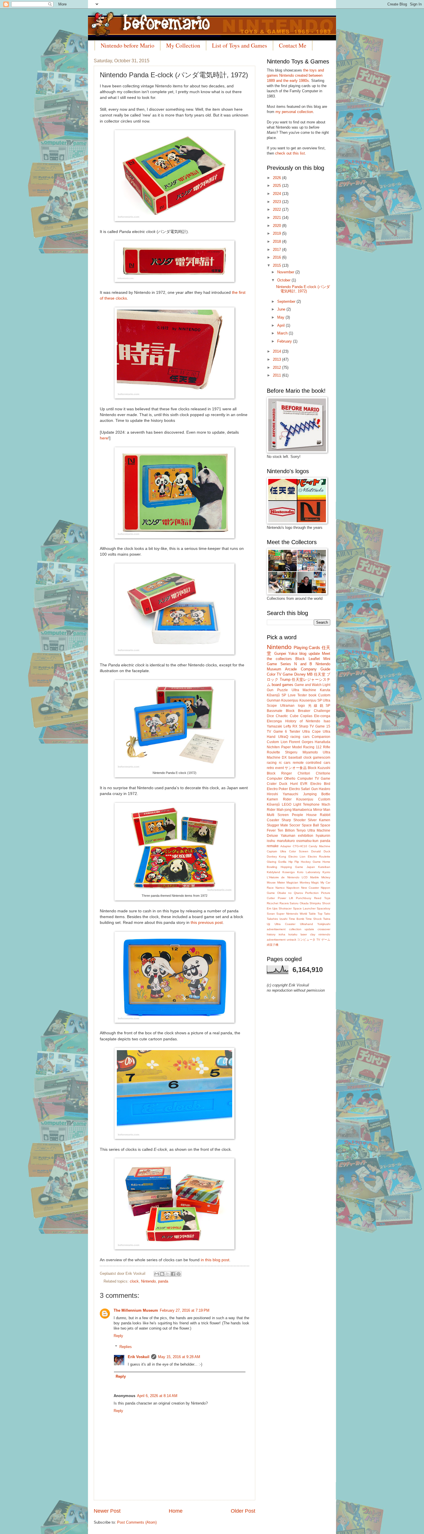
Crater (272, 783)
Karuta (325, 690)
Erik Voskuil (138, 1357)
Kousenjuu (289, 700)
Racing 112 (312, 747)
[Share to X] (167, 1274)
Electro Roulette (319, 856)
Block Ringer (279, 773)
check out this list (290, 153)
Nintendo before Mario (127, 45)
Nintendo (148, 1281)
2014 (277, 351)
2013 (277, 359)
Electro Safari (299, 789)
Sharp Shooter (294, 820)
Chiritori (304, 773)
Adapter (285, 846)
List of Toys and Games (239, 45)
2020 (277, 225)
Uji (268, 924)
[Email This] (157, 1274)
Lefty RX (290, 726)
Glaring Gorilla (276, 861)
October (284, 280)
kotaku (292, 934)
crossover (324, 929)
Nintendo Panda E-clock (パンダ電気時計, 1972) (303, 289)
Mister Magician (287, 882)
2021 (277, 217)
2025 (277, 185)
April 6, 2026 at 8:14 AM (157, 1396)
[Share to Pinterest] (178, 1274)
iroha (282, 934)
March (283, 333)
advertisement (276, 929)
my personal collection (294, 112)
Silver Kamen (319, 820)
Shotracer (285, 908)
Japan (311, 866)
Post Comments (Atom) (137, 1522)
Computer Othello (281, 778)
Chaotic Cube (287, 716)
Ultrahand (306, 924)
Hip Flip (293, 861)
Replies (125, 1347)
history (271, 934)
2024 (277, 193)
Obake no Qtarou (290, 892)
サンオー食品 (296, 768)
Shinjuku (315, 903)
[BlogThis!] (162, 1274)
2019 (277, 233)
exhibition (305, 835)
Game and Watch (308, 685)
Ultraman (287, 705)
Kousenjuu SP (310, 700)
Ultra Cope (311, 731)
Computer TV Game (314, 778)
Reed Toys (322, 898)
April (281, 325)
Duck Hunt (288, 783)
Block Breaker (298, 711)
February (285, 341)
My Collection (183, 45)
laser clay (308, 934)
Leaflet (314, 659)
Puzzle (282, 690)
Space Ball (310, 825)
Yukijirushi (323, 924)
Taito (327, 913)
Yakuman (288, 835)
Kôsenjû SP (276, 695)
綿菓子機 (272, 944)
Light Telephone (306, 804)
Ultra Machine (304, 690)
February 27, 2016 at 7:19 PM (184, 1310)
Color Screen (298, 851)
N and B (303, 664)
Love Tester (297, 695)
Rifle (326, 747)
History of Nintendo (302, 721)
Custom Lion (277, 742)
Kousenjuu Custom (313, 799)
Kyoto (326, 872)
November (286, 272)
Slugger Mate (277, 825)
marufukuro (286, 841)
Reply (118, 1336)
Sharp (303, 726)
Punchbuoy (303, 898)
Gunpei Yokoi (285, 653)
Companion (321, 736)
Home (176, 1511)
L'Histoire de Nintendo (283, 877)
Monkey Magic (309, 882)
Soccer (294, 825)
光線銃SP (319, 705)
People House (304, 815)
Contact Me (292, 45)
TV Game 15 (319, 726)
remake (273, 846)
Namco (280, 887)
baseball (295, 757)
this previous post (207, 922)
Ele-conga (322, 716)
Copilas (306, 716)
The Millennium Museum (136, 1310)
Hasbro (324, 789)
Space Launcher (304, 908)
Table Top (315, 913)
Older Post (243, 1511)
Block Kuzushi (319, 768)
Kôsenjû (273, 804)
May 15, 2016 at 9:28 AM (179, 1357)
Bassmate (274, 711)
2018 (277, 241)
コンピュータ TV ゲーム (313, 939)
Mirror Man (322, 809)
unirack (291, 939)
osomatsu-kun (307, 841)
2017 (277, 249)
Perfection (312, 892)
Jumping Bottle (316, 794)
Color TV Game (280, 674)
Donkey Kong (276, 856)
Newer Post (107, 1511)
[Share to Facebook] (173, 1274)
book (312, 695)
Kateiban (324, 866)
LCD (304, 877)
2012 (277, 367)
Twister (294, 731)
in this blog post (215, 1260)
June (281, 309)
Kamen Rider (279, 799)
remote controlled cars (311, 762)
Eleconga (274, 721)
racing (272, 762)
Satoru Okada (299, 903)
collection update (301, 929)
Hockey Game (310, 861)
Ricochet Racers (278, 903)
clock (134, 1281)
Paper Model (291, 747)
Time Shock (313, 918)
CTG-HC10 (300, 846)
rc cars (285, 762)
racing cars (299, 736)
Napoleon (292, 887)
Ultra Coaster (285, 924)
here (104, 438)
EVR (303, 783)
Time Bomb (296, 918)
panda (163, 1281)
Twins (326, 918)
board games (282, 685)
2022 (277, 209)
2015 (277, 265)
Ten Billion (286, 830)
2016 (277, 257)
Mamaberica (302, 809)
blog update (309, 653)
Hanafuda (322, 742)
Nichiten (273, 747)
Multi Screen (278, 815)
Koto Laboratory (308, 872)
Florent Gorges (301, 742)
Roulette (273, 752)
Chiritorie (323, 773)
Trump (285, 679)
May (281, 317)
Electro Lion (296, 856)
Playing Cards (307, 647)
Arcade (291, 669)
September (287, 301)
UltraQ (283, 736)
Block (300, 659)
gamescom (321, 757)
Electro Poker (277, 789)
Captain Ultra (276, 851)
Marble (314, 877)
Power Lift (285, 898)
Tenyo (301, 830)
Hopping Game (292, 866)
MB (310, 674)
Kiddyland (273, 872)
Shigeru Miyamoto (301, 752)
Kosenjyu (288, 872)
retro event (275, 768)
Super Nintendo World (291, 913)
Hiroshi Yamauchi (282, 794)
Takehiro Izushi (277, 918)
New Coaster (310, 887)
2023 (277, 202)
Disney (300, 674)
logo (301, 705)
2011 (277, 375)
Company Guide (315, 669)
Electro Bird (320, 783)
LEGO (286, 804)
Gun (314, 789)
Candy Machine (319, 846)
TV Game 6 (277, 731)
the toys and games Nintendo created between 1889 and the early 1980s (295, 75)
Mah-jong (284, 809)
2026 (277, 178)
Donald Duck (320, 851)
